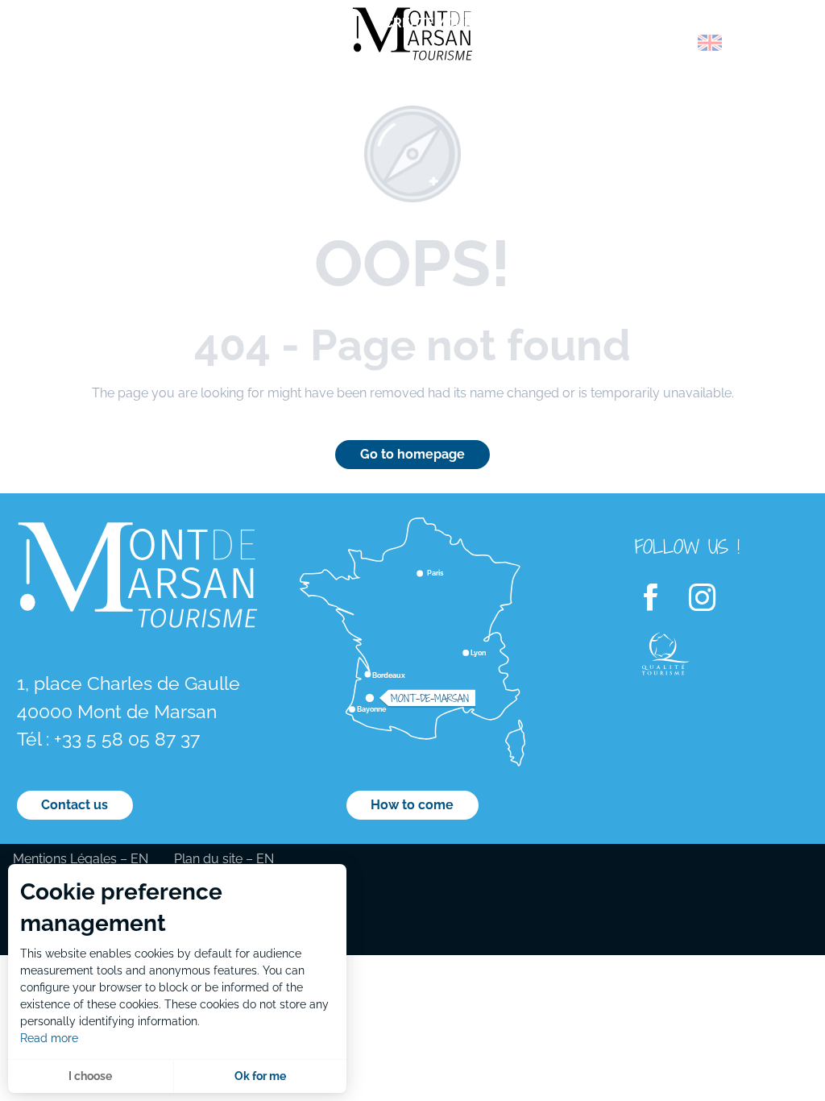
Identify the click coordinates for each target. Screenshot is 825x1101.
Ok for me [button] (260, 1076)
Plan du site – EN (224, 858)
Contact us (74, 804)
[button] (675, 43)
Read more (49, 1038)
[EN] (709, 42)
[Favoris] (756, 45)
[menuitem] (80, 48)
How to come (412, 804)
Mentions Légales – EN (80, 858)
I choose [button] (90, 1076)
